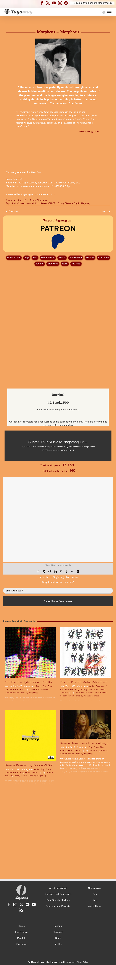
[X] (44, 571)
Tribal (96, 695)
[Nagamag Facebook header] (43, 3)
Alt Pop (35, 203)
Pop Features (66, 689)
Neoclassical (13, 257)
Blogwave (53, 264)
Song (50, 686)
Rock (65, 264)
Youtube (64, 692)
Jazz (35, 257)
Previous (13, 211)
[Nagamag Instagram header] (61, 3)
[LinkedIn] (55, 571)
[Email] (78, 571)
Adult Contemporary (21, 203)
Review (44, 689)
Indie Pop (35, 689)
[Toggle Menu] (109, 12)
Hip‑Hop (76, 264)
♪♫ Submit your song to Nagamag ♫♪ (92, 3)
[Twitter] (21, 904)
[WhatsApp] (60, 571)
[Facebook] (38, 571)
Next (105, 211)
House (62, 257)
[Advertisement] (58, 21)
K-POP (50, 772)
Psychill (90, 257)
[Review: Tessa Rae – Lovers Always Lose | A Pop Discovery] (85, 724)
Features (100, 686)
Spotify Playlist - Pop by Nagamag (74, 203)
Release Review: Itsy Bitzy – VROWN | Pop (33, 765)
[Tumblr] (66, 571)
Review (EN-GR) (48, 203)
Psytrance (103, 257)
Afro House (81, 692)
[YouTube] (34, 904)
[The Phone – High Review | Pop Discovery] (30, 652)
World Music (48, 257)
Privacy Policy (82, 962)
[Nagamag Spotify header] (67, 3)
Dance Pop (93, 692)
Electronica (75, 257)
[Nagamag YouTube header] (55, 3)
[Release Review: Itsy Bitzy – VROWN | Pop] (30, 735)
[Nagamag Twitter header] (49, 3)
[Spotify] (27, 904)
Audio (20, 200)
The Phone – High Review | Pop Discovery (33, 682)
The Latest (42, 200)
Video (102, 689)
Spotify (33, 200)
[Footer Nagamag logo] (21, 885)
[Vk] (72, 571)
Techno (40, 264)
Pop (26, 200)
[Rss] (21, 910)
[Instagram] (15, 904)
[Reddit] (49, 571)
